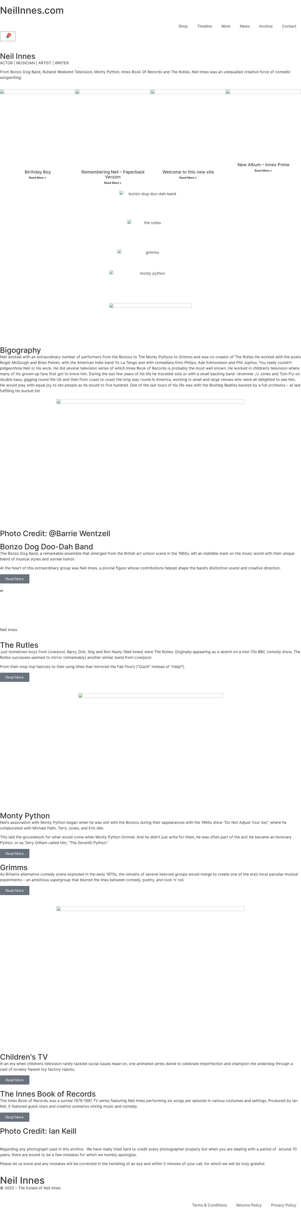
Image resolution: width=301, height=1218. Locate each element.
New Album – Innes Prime (263, 164)
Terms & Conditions (209, 1205)
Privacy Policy (283, 1205)
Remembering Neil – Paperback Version (113, 174)
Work (225, 26)
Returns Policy (249, 1205)
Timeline (204, 26)
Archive (266, 26)
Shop (183, 26)
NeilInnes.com (32, 10)
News (245, 26)
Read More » (37, 177)
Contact (289, 26)
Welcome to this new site (188, 171)
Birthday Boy (38, 171)
